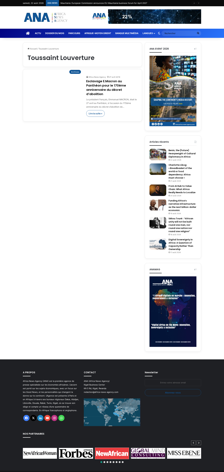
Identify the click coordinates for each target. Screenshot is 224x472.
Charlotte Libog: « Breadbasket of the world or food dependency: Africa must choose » (180, 171)
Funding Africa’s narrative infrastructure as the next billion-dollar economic (182, 205)
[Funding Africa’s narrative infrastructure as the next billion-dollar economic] (157, 205)
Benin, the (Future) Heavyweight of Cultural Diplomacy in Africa (182, 153)
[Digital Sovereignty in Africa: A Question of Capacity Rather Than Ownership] (157, 244)
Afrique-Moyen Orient (97, 33)
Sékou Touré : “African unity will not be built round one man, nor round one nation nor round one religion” (181, 225)
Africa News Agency (97, 77)
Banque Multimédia (126, 33)
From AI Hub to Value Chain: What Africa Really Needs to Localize (182, 189)
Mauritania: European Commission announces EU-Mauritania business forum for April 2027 (103, 3)
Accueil (33, 48)
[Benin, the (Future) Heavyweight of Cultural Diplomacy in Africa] (157, 154)
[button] (199, 443)
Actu (38, 33)
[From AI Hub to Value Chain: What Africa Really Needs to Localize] (157, 190)
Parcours (74, 33)
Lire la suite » (95, 113)
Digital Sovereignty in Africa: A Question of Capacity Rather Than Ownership (181, 244)
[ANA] (45, 17)
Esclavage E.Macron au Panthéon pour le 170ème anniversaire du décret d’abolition (106, 87)
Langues (148, 33)
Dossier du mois (54, 33)
